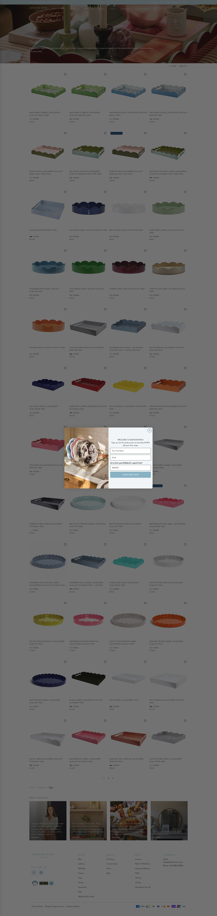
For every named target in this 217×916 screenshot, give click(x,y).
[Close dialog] (150, 430)
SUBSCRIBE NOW (130, 474)
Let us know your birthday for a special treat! (126, 463)
